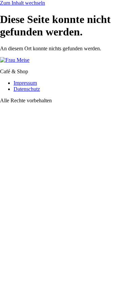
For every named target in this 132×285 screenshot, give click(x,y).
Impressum (25, 83)
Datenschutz (27, 89)
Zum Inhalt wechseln (22, 3)
